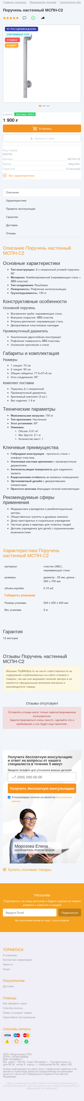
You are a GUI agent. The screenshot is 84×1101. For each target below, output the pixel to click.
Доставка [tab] (12, 225)
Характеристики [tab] (16, 200)
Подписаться (70, 912)
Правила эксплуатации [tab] (20, 208)
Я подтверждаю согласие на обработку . (42, 799)
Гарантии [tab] (12, 217)
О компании (10, 955)
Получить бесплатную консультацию (42, 788)
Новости (8, 964)
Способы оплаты (13, 1008)
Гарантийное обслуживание (19, 1017)
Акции (6, 969)
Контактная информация (17, 959)
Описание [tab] (12, 192)
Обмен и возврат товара (17, 1012)
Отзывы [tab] (11, 233)
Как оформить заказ (15, 1003)
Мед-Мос (74, 164)
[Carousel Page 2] (44, 105)
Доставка (8, 986)
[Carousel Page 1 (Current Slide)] (40, 105)
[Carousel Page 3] (47, 105)
